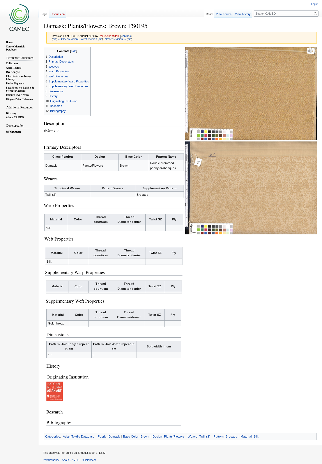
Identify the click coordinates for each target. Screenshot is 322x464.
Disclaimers (89, 460)
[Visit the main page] (19, 17)
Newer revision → (115, 39)
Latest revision (88, 39)
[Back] (251, 187)
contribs (126, 36)
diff (54, 39)
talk (117, 36)
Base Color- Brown (136, 436)
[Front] (251, 93)
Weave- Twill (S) (199, 436)
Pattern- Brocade (225, 436)
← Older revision (68, 39)
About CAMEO (70, 460)
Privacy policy (51, 460)
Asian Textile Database (78, 436)
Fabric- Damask (109, 436)
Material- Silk (249, 436)
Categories (52, 436)
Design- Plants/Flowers (168, 436)
